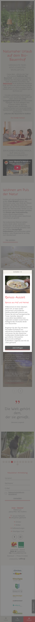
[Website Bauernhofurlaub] (17, 611)
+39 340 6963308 (18, 516)
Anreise (18, 522)
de (4, 6)
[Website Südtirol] (17, 571)
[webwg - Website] (22, 559)
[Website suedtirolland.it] (17, 601)
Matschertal (7, 83)
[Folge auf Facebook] (14, 537)
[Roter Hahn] (14, 545)
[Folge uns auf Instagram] (20, 537)
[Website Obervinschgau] (17, 596)
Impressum (10, 556)
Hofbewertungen (18, 528)
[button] (23, 37)
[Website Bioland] (21, 545)
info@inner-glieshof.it (18, 518)
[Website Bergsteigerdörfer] (17, 588)
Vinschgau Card (18, 531)
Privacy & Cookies (22, 556)
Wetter (18, 525)
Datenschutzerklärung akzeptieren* (16, 493)
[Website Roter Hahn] (14, 545)
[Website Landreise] (17, 605)
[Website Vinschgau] (17, 579)
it (7, 6)
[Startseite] (17, 12)
